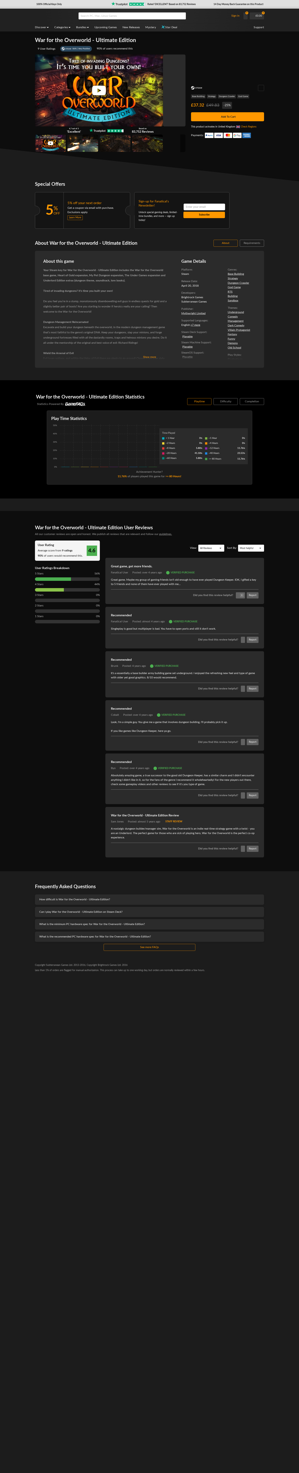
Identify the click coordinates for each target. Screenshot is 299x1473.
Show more (149, 357)
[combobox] (153, 15)
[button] (48, 4)
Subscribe (204, 215)
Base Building (198, 96)
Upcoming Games (105, 27)
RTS (230, 291)
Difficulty (225, 401)
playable (187, 336)
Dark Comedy (236, 325)
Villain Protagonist (239, 330)
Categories (61, 27)
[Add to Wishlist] (261, 88)
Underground (236, 312)
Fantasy (232, 334)
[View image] (50, 143)
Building (233, 296)
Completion (252, 401)
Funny (231, 338)
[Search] (182, 15)
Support (259, 27)
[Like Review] (243, 640)
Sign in (235, 15)
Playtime (199, 401)
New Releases (131, 27)
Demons (233, 343)
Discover (40, 27)
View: (193, 548)
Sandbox (233, 300)
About (225, 243)
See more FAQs (149, 947)
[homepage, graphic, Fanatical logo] (54, 16)
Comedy (233, 316)
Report (252, 595)
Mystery (150, 27)
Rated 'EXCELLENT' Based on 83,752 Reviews (171, 4)
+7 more (195, 325)
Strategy (211, 96)
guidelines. (165, 534)
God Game (243, 96)
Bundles (81, 27)
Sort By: (232, 548)
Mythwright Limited (193, 313)
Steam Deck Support (193, 332)
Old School (234, 347)
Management (236, 321)
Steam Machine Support (196, 342)
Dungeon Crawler (227, 96)
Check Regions (248, 127)
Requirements (252, 243)
